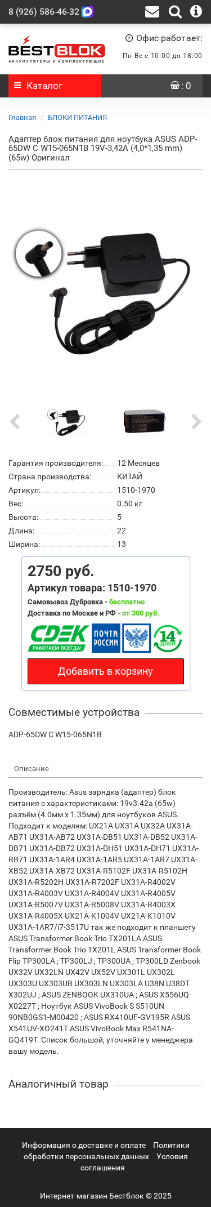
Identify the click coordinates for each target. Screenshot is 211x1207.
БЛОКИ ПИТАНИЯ (77, 117)
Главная (22, 117)
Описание (31, 768)
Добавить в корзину (105, 671)
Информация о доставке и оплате (84, 1145)
